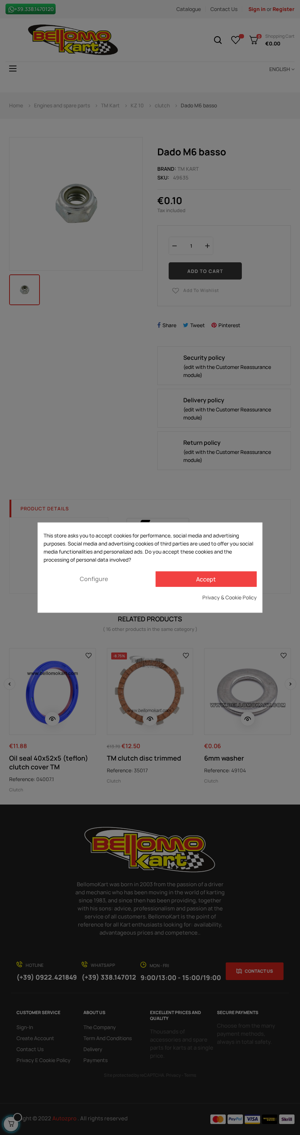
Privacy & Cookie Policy (229, 597)
